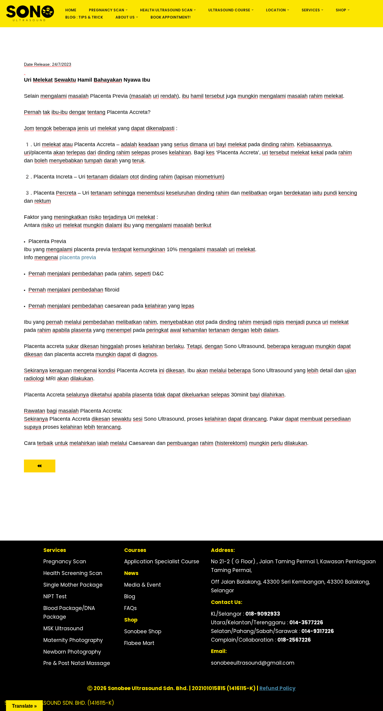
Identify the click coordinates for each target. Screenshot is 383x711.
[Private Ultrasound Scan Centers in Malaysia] (29, 13)
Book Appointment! (171, 17)
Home (70, 10)
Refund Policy (277, 688)
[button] (126, 10)
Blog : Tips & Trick (84, 17)
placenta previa (78, 257)
